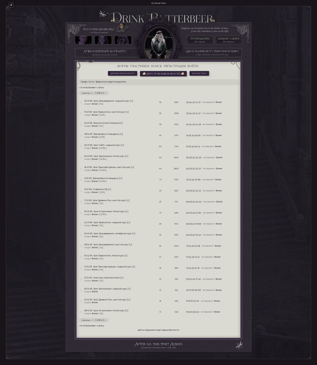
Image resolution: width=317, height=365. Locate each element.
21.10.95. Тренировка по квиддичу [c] (103, 178)
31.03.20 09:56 (193, 135)
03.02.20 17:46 (193, 279)
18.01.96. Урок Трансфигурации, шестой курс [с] (109, 167)
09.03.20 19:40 (193, 234)
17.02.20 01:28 (193, 245)
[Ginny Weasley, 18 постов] (103, 40)
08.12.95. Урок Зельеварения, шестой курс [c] (108, 244)
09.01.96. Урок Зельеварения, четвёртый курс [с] (109, 233)
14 (101, 93)
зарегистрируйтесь (117, 81)
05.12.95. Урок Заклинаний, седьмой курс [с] (107, 288)
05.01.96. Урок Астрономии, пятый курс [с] (106, 211)
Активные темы (158, 3)
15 (103, 93)
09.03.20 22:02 (193, 201)
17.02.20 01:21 (193, 256)
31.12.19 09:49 (192, 311)
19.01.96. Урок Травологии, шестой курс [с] (106, 111)
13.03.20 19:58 (193, 179)
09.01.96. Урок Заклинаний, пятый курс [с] (106, 156)
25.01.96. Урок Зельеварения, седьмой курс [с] (108, 100)
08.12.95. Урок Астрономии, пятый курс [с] (106, 310)
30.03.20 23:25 (193, 157)
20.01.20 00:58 (193, 289)
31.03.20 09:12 (193, 146)
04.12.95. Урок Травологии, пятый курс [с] (105, 255)
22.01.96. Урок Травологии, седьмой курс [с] (107, 222)
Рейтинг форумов (146, 330)
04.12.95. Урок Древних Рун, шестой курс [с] (107, 299)
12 (97, 93)
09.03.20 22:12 (193, 190)
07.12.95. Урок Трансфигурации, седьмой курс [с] (109, 266)
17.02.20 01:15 (193, 268)
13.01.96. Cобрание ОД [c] (97, 189)
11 (95, 93)
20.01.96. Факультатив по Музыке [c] (103, 122)
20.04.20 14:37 (193, 102)
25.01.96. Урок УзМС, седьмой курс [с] (104, 144)
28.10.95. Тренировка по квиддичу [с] (103, 133)
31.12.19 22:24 (192, 300)
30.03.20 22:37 (193, 168)
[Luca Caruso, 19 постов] (83, 40)
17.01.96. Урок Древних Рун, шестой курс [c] (107, 200)
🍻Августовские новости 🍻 (163, 73)
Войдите (99, 81)
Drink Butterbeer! (88, 87)
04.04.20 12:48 (193, 124)
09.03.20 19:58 (193, 223)
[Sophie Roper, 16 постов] (123, 40)
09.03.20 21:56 (193, 212)
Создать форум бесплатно (167, 330)
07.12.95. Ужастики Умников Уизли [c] (103, 277)
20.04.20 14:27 (193, 113)
